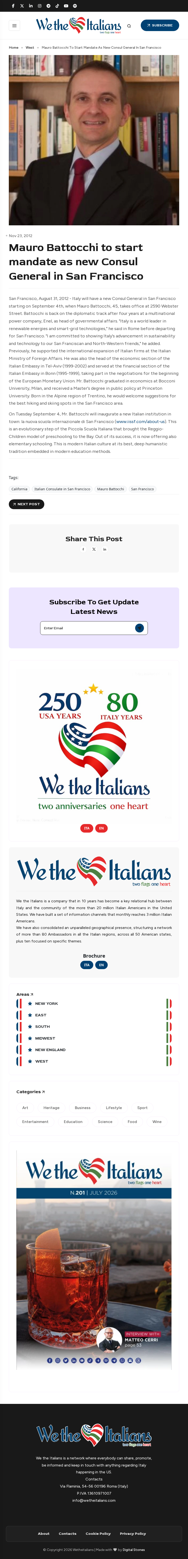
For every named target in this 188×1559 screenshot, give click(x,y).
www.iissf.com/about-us (140, 421)
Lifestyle (114, 1107)
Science (105, 1121)
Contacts (67, 1533)
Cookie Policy (98, 1533)
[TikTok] (57, 6)
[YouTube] (66, 6)
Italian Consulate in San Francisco (62, 489)
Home (13, 48)
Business (83, 1107)
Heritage (51, 1107)
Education (73, 1121)
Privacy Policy (133, 1533)
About (43, 1533)
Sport (142, 1107)
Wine (157, 1121)
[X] (22, 6)
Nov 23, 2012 (20, 235)
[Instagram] (39, 6)
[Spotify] (74, 6)
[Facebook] (13, 6)
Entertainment (35, 1121)
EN (101, 828)
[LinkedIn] (30, 6)
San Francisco (142, 489)
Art (25, 1107)
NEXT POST (29, 504)
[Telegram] (48, 6)
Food (132, 1121)
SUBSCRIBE (162, 25)
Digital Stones (134, 1550)
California (19, 489)
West (30, 48)
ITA (86, 828)
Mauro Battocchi (110, 489)
